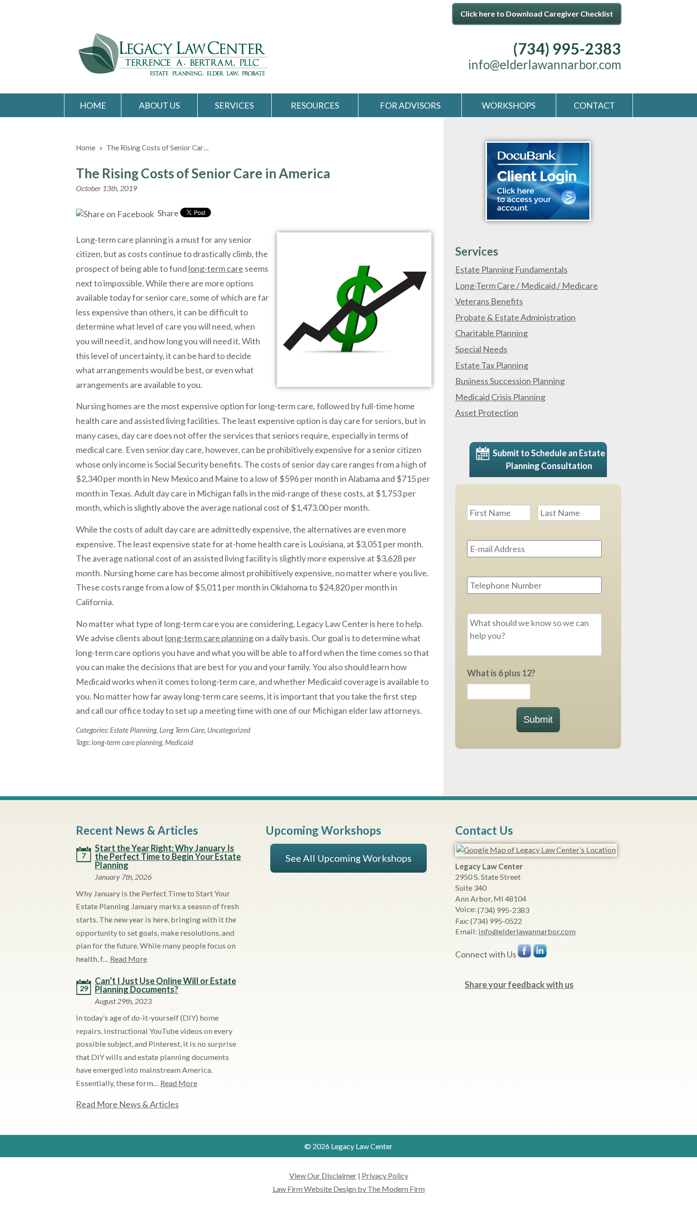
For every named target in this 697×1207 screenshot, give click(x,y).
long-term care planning (209, 638)
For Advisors (410, 105)
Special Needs (481, 349)
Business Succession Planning (510, 381)
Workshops (508, 105)
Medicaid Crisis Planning (500, 397)
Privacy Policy (385, 1175)
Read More (128, 958)
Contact (594, 105)
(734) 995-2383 (567, 48)
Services (234, 105)
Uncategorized (228, 730)
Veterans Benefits (489, 301)
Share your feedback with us (519, 984)
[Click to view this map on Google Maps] (536, 849)
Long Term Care (181, 730)
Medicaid (179, 742)
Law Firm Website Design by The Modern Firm (349, 1188)
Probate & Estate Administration (515, 317)
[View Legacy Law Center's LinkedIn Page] (540, 953)
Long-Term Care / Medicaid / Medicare (526, 285)
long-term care (215, 268)
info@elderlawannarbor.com (544, 64)
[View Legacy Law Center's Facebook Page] (525, 953)
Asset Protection (486, 412)
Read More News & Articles (127, 1104)
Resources (315, 105)
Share (167, 213)
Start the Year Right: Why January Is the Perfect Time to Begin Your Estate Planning (168, 856)
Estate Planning (133, 730)
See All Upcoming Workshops (348, 858)
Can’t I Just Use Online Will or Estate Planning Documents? (165, 985)
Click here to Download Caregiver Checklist (536, 13)
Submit (538, 719)
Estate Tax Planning (491, 365)
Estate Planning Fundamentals (511, 269)
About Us (159, 105)
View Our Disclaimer (323, 1175)
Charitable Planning (491, 333)
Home (93, 105)
